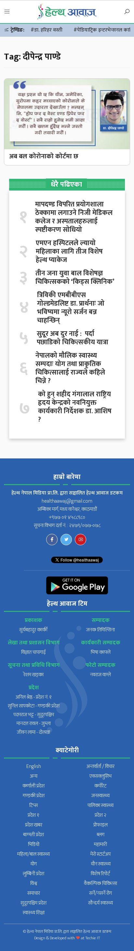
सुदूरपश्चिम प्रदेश (33, 903)
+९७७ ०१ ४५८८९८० (67, 517)
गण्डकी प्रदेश (34, 795)
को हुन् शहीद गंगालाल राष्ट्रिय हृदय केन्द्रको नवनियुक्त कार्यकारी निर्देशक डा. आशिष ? (75, 407)
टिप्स (33, 805)
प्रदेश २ (100, 815)
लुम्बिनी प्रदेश (33, 873)
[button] (7, 12)
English (33, 766)
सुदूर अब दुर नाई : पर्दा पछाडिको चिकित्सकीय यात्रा (72, 338)
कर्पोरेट (100, 786)
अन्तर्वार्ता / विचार (100, 766)
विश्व (33, 883)
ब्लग (100, 834)
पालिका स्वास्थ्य (100, 805)
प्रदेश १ (33, 815)
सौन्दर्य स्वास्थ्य (100, 903)
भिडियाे (33, 844)
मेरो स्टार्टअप (100, 854)
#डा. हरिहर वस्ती (46, 30)
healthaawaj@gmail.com (67, 501)
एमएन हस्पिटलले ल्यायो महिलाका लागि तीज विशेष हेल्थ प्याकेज (69, 251)
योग (33, 864)
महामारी (100, 844)
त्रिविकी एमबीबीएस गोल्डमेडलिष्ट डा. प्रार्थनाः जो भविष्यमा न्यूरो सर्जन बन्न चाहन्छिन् (70, 308)
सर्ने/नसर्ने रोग (100, 893)
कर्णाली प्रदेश (33, 786)
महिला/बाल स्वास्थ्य (33, 854)
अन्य (33, 776)
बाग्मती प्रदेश (33, 834)
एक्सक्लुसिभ (100, 776)
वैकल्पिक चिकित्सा (100, 883)
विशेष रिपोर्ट (100, 873)
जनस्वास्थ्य (100, 795)
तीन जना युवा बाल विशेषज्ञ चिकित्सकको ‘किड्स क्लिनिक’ (74, 277)
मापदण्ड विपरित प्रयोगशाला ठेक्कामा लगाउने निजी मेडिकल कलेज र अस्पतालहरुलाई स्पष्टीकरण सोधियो (74, 217)
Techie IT (92, 938)
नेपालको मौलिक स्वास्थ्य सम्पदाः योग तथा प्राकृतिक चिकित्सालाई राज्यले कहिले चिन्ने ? (70, 368)
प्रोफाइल (100, 825)
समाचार (33, 893)
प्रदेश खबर (33, 825)
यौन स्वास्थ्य (101, 864)
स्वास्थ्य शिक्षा (34, 912)
